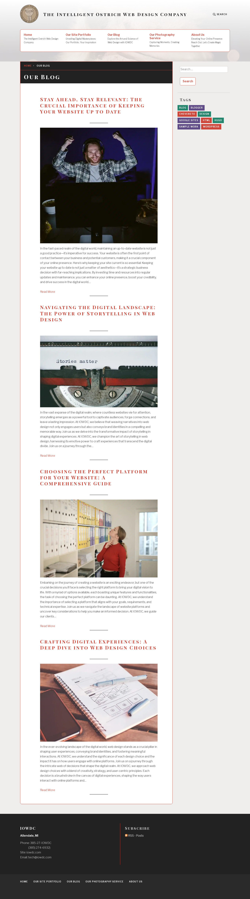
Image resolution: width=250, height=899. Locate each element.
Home (41, 38)
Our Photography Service (164, 40)
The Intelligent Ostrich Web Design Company (115, 14)
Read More (47, 291)
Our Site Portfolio (81, 38)
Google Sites (188, 120)
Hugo (218, 120)
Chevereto (187, 114)
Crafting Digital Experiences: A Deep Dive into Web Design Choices (98, 645)
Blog (182, 107)
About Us (207, 40)
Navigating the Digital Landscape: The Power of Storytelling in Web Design (98, 313)
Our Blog (123, 38)
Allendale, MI (29, 835)
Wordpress (211, 126)
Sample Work (188, 126)
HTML (206, 120)
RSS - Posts (136, 835)
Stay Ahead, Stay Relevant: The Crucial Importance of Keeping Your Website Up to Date (92, 105)
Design (204, 114)
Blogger (197, 107)
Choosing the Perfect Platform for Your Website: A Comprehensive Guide (94, 477)
